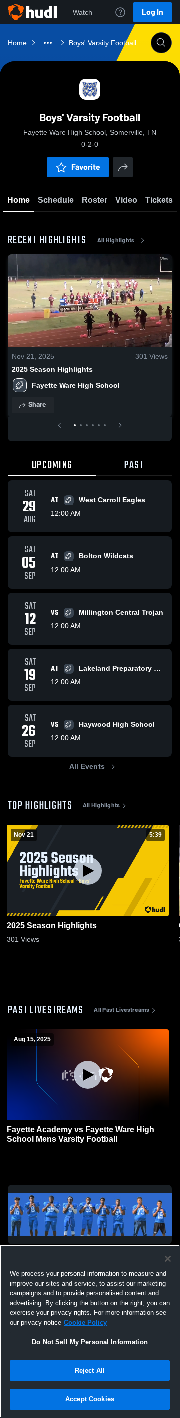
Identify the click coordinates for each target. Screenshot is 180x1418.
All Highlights (116, 240)
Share (37, 404)
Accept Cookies (90, 1399)
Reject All (90, 1370)
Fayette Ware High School (76, 385)
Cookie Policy (85, 1322)
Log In (153, 12)
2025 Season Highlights (52, 369)
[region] (90, 1331)
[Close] (168, 1259)
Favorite (86, 167)
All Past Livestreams (122, 1010)
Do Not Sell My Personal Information (90, 1342)
